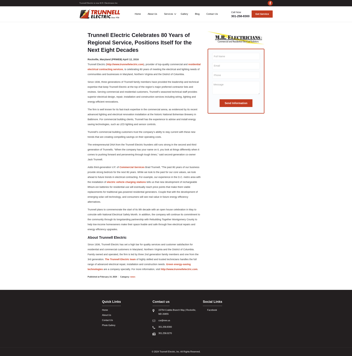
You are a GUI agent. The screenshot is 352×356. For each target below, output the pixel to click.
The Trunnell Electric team (120, 259)
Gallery (184, 14)
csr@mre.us (164, 320)
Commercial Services (132, 167)
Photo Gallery (108, 325)
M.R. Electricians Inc (109, 3)
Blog (197, 14)
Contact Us (212, 14)
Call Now (240, 14)
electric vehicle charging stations (126, 182)
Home (138, 14)
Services (168, 14)
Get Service (262, 14)
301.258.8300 (165, 327)
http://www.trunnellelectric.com (125, 64)
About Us (152, 14)
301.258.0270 (165, 333)
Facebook (212, 310)
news (132, 277)
